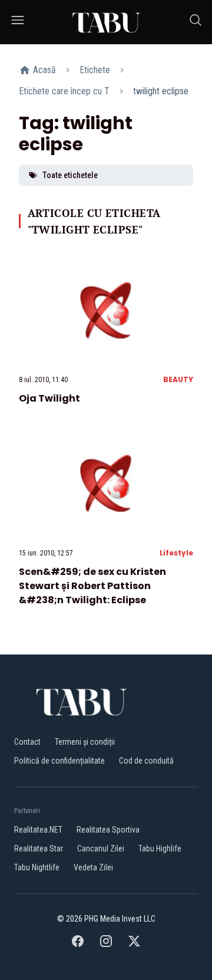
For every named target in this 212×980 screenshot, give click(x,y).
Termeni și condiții (85, 741)
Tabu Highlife (159, 848)
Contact (27, 741)
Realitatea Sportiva (108, 829)
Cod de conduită (146, 760)
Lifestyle (176, 553)
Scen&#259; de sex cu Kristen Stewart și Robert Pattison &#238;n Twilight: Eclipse (92, 586)
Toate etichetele (70, 175)
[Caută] (195, 22)
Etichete (95, 69)
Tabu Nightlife (36, 867)
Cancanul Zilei (100, 848)
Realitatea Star (38, 848)
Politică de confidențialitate (59, 760)
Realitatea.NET (38, 829)
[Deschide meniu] (18, 22)
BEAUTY (178, 379)
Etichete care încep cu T (64, 91)
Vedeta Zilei (93, 867)
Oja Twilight (49, 398)
